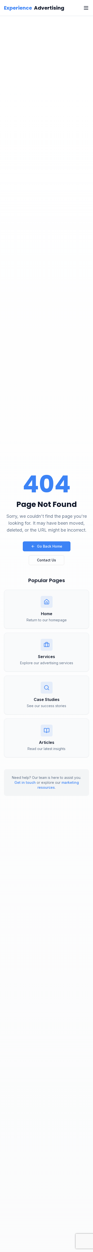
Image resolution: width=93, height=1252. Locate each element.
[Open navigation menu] (86, 8)
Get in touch (25, 782)
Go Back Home (49, 546)
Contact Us (46, 560)
